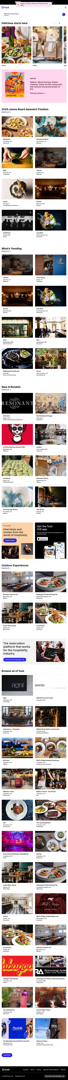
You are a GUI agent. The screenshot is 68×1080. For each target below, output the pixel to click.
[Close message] (49, 4)
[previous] (55, 23)
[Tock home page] (5, 7)
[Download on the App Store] (50, 539)
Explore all (5, 112)
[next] (59, 23)
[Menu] (65, 7)
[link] (17, 130)
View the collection (36, 93)
